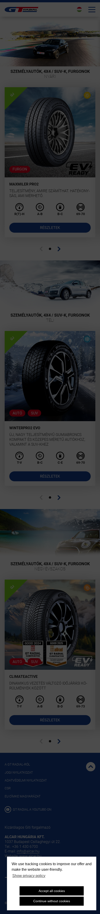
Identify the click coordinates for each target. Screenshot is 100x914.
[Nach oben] (90, 766)
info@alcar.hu (28, 851)
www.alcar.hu (30, 856)
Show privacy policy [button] (28, 876)
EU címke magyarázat (22, 796)
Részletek (50, 227)
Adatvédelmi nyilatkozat (26, 780)
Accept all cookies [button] (52, 891)
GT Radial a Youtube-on (31, 809)
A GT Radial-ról (17, 764)
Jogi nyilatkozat (19, 772)
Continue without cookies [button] (51, 901)
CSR (8, 788)
